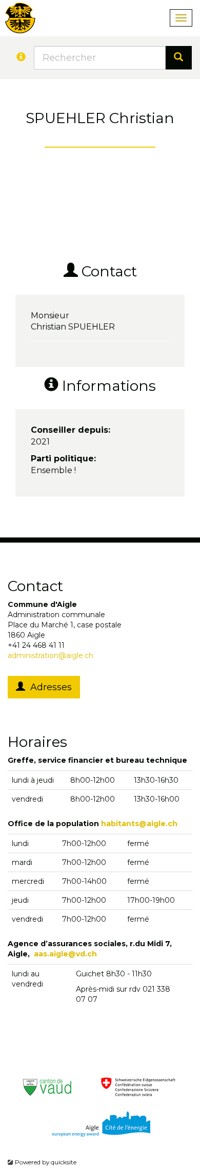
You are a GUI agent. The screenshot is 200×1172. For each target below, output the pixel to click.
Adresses (48, 687)
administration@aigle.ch (50, 655)
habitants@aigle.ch (139, 823)
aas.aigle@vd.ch (65, 953)
